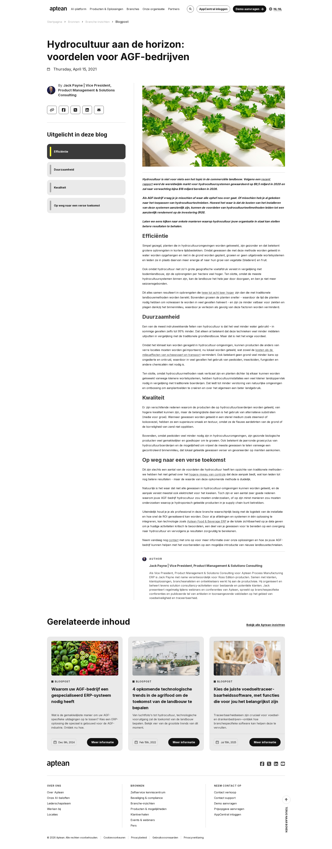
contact (173, 540)
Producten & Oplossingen (106, 9)
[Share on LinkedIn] (87, 110)
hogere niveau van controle (207, 474)
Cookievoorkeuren (114, 837)
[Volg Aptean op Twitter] (269, 764)
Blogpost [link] (122, 22)
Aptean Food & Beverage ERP (206, 521)
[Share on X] (75, 110)
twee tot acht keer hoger (218, 292)
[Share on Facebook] (63, 110)
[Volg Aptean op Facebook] (262, 764)
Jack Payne (73, 85)
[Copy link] (52, 110)
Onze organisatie (154, 9)
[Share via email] (99, 110)
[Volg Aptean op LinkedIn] (276, 764)
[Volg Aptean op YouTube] (283, 764)
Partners (173, 9)
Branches (133, 9)
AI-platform (78, 9)
